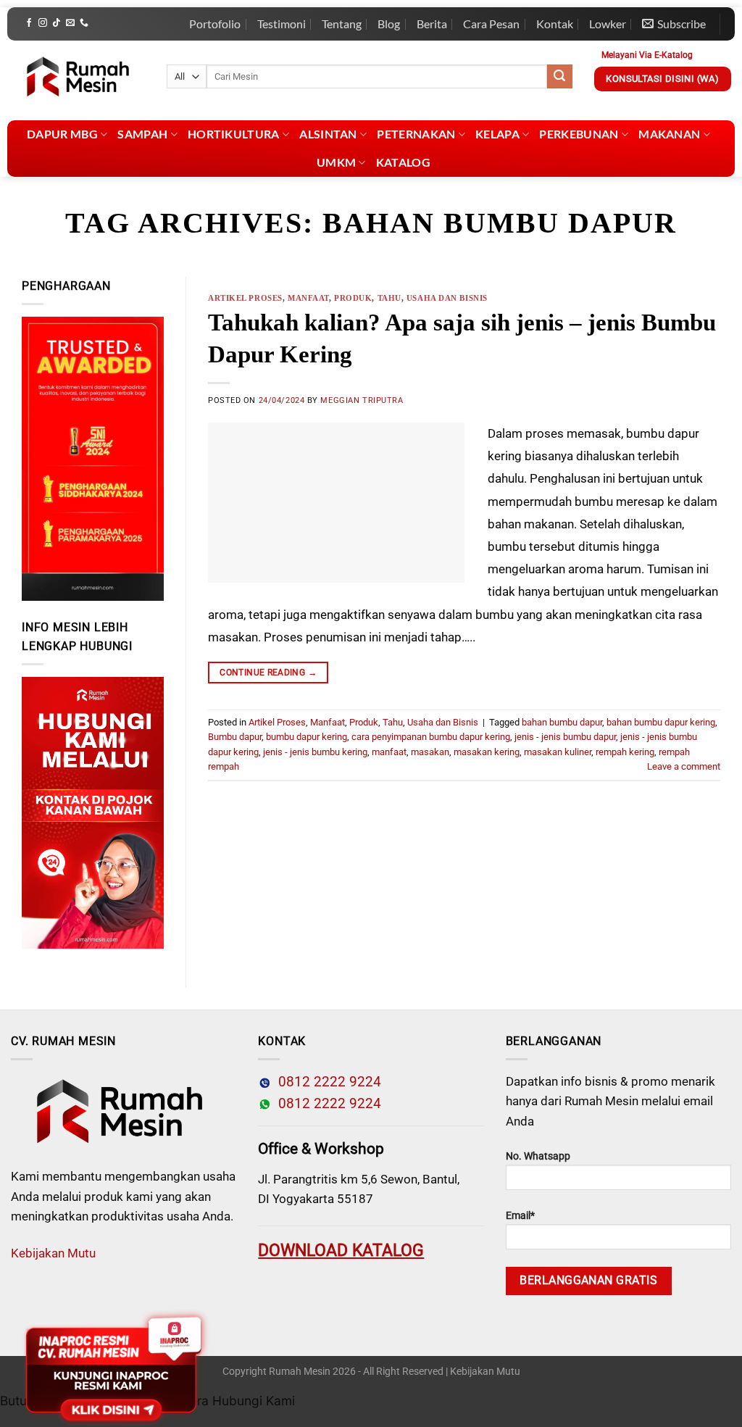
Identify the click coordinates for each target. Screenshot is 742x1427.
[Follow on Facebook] (29, 23)
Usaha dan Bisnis (447, 298)
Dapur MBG (62, 134)
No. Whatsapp (538, 1156)
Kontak (554, 23)
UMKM (336, 162)
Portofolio (215, 23)
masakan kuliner (557, 751)
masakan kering (487, 751)
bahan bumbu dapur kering (660, 722)
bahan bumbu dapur (562, 722)
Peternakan (416, 134)
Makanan (669, 134)
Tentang (342, 23)
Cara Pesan (491, 23)
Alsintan (328, 134)
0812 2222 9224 (326, 1082)
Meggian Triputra (361, 400)
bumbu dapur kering (306, 736)
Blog (389, 23)
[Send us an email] (70, 23)
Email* (520, 1216)
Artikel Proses (245, 298)
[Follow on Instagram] (42, 23)
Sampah (142, 134)
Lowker (607, 23)
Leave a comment (683, 766)
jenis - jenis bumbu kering (315, 751)
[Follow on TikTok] (56, 23)
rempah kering (625, 751)
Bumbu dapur (235, 736)
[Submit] (559, 77)
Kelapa (497, 134)
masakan (430, 751)
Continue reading (268, 672)
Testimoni (281, 23)
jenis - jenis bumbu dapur (565, 736)
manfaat (389, 751)
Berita (432, 23)
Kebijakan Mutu (53, 1253)
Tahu (389, 298)
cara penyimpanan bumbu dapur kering (430, 736)
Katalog (403, 162)
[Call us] (84, 23)
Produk (353, 298)
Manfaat (308, 298)
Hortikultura (234, 134)
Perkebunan (578, 134)
